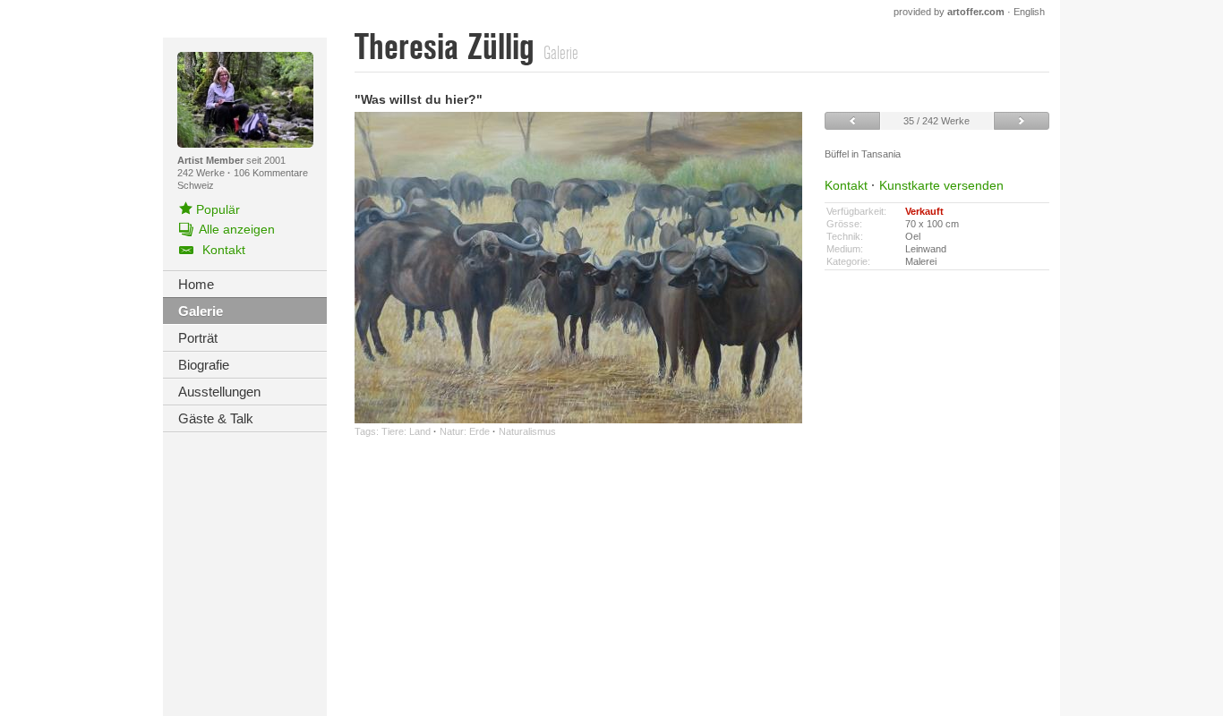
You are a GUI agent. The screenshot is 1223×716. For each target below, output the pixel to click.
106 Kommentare (271, 172)
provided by (949, 11)
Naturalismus (527, 431)
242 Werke (202, 172)
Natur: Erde (465, 431)
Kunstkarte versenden (941, 185)
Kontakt (846, 185)
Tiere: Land (406, 431)
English (1029, 11)
